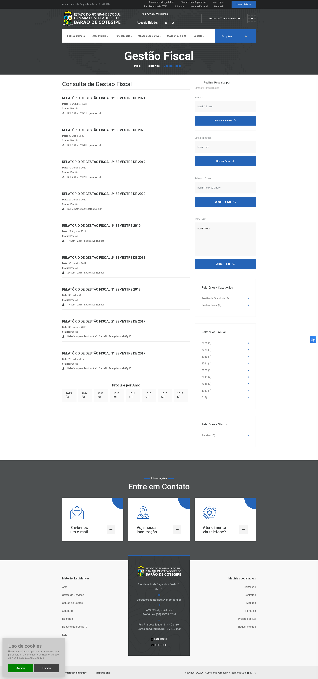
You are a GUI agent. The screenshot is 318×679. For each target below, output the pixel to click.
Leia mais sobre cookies (30, 657)
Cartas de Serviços (73, 595)
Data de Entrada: (203, 137)
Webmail (219, 6)
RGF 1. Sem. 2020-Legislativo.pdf (84, 145)
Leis (64, 634)
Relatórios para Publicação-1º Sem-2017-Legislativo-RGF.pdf (99, 368)
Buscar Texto (223, 264)
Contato (198, 36)
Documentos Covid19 (74, 626)
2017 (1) (206, 390)
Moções (251, 602)
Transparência (122, 36)
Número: (199, 97)
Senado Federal (199, 6)
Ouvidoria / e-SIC (176, 36)
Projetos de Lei (247, 618)
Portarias (250, 610)
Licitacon (179, 6)
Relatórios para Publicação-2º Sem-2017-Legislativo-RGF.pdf (99, 336)
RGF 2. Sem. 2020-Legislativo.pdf (84, 209)
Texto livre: (200, 219)
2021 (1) (132, 395)
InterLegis (218, 2)
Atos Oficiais (99, 36)
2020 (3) (148, 395)
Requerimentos (247, 626)
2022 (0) (116, 395)
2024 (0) (85, 395)
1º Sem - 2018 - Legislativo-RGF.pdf (85, 304)
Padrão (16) (208, 435)
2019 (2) (164, 395)
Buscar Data (223, 161)
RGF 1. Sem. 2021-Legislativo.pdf (84, 113)
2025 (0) (69, 395)
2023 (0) (101, 395)
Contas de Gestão (72, 602)
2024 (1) (206, 350)
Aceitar (20, 668)
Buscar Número (223, 120)
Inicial (137, 66)
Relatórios (153, 66)
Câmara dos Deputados (193, 2)
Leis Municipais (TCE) (155, 6)
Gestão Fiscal (172, 66)
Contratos (67, 610)
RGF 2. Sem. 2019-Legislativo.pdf (84, 177)
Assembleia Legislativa (161, 2)
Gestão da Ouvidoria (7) (215, 298)
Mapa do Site (103, 672)
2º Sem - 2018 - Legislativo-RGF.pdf (85, 272)
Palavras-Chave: (203, 178)
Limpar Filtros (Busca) (207, 87)
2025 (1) (206, 343)
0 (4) (204, 397)
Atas (64, 587)
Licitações (250, 587)
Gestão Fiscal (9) (211, 305)
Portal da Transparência (223, 18)
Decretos (67, 618)
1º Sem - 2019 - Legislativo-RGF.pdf (85, 241)
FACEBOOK (160, 639)
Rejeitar (46, 668)
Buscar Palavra (223, 201)
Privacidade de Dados (74, 672)
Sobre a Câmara (76, 36)
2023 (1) (206, 356)
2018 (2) (180, 395)
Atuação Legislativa (149, 36)
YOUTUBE (160, 645)
